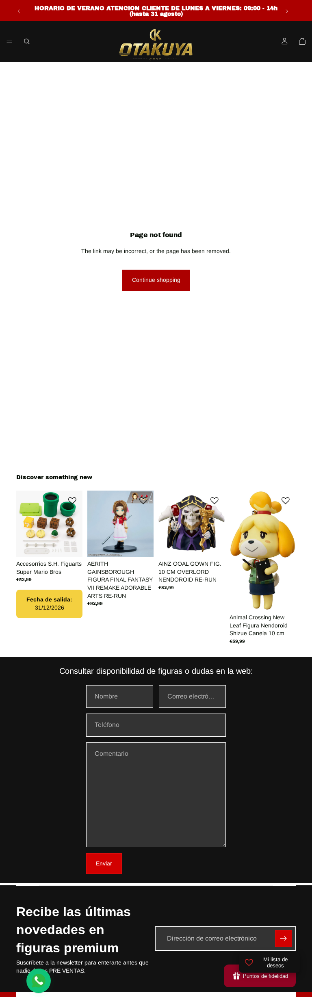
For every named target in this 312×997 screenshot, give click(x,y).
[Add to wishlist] (72, 501)
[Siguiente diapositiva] (287, 11)
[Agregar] (70, 544)
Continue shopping (156, 280)
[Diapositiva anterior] (19, 11)
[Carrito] (302, 41)
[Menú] (9, 41)
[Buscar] (27, 41)
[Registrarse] (283, 938)
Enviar (104, 863)
